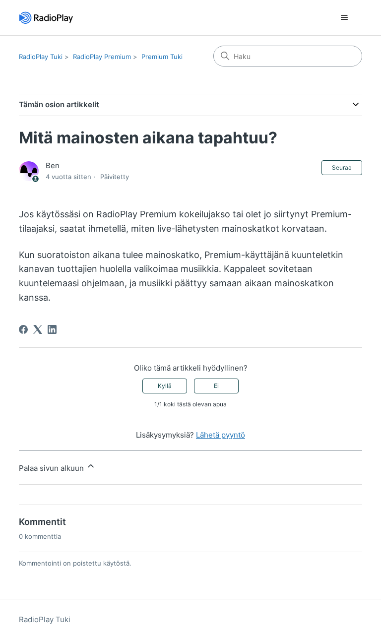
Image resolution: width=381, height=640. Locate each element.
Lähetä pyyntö (220, 435)
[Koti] (46, 17)
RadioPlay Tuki (41, 57)
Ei (216, 385)
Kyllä (165, 385)
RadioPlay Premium (102, 57)
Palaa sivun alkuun (52, 468)
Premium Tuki (162, 57)
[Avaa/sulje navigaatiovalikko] (344, 18)
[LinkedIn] (52, 329)
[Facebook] (23, 329)
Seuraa (342, 167)
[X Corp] (37, 329)
